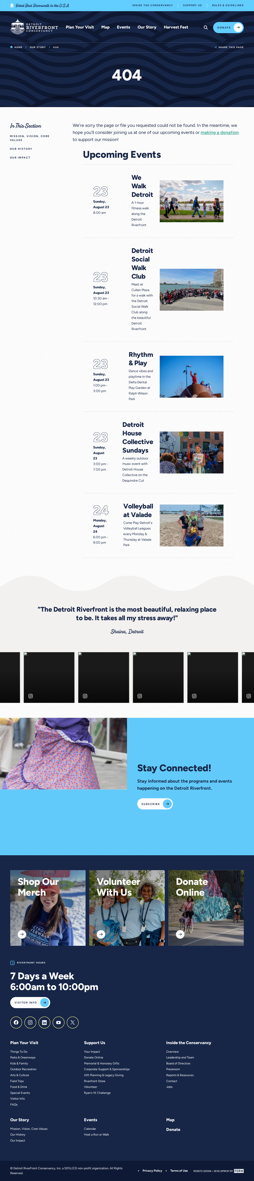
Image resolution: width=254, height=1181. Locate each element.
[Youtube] (59, 1022)
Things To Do (18, 1051)
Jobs (169, 1087)
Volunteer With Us (118, 888)
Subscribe (151, 804)
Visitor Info (26, 1002)
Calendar (90, 1129)
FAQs (13, 1104)
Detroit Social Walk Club (142, 264)
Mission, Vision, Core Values (28, 1129)
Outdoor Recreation (23, 1069)
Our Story (147, 27)
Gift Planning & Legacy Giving (103, 1075)
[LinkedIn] (44, 1022)
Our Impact (17, 1140)
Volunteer (90, 1087)
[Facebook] (16, 1022)
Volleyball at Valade (138, 511)
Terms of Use (179, 1170)
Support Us (192, 5)
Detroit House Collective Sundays (137, 438)
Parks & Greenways (22, 1057)
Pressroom (173, 1069)
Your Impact (92, 1051)
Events (123, 27)
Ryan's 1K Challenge (97, 1093)
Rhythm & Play (141, 359)
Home (19, 47)
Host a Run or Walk (96, 1134)
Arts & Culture (19, 1075)
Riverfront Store (94, 1081)
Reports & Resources (180, 1075)
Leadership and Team (180, 1057)
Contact (171, 1081)
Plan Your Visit (80, 27)
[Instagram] (30, 1022)
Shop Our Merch (38, 888)
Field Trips (17, 1081)
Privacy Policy (152, 1170)
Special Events (20, 1093)
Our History (17, 1134)
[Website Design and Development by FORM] (218, 1171)
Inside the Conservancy (152, 5)
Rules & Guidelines (228, 5)
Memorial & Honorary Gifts (101, 1063)
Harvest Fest (176, 27)
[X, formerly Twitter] (73, 1022)
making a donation (220, 133)
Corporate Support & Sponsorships (107, 1069)
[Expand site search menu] (206, 27)
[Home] (34, 26)
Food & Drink (18, 1087)
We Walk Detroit (142, 187)
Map (105, 27)
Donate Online (192, 888)
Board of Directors (178, 1063)
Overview (172, 1051)
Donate (224, 27)
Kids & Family (19, 1063)
